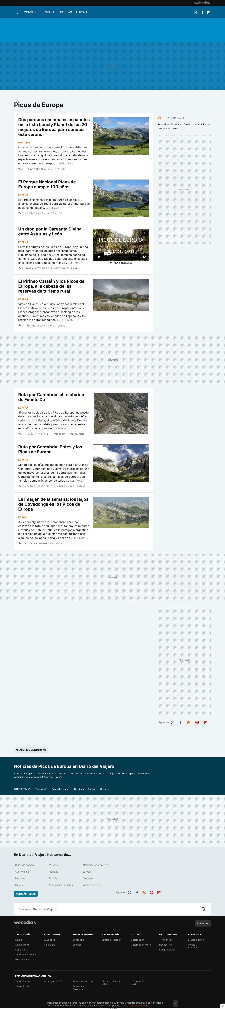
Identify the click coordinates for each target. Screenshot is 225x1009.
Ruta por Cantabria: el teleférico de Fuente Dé (51, 397)
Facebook (202, 12)
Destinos (79, 789)
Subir (200, 923)
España (48, 12)
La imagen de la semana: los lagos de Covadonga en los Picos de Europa (53, 504)
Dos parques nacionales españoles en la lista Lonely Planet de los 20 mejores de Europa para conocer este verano (54, 127)
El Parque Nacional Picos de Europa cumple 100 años (47, 184)
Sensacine (78, 939)
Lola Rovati (34, 543)
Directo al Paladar (111, 939)
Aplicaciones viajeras (61, 884)
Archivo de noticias (32, 749)
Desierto (188, 124)
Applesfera (21, 949)
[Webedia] (202, 3)
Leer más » (66, 163)
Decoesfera (165, 944)
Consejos (31, 12)
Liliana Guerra (36, 169)
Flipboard (209, 12)
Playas (19, 884)
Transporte (41, 789)
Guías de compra (61, 789)
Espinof (77, 944)
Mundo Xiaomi (23, 959)
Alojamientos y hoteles (95, 864)
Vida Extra (49, 944)
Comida (202, 124)
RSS (189, 722)
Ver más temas (26, 893)
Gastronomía (22, 871)
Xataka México (23, 981)
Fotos (22, 517)
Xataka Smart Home (26, 954)
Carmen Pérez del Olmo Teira (46, 434)
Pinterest (197, 722)
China (175, 128)
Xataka (18, 939)
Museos (53, 864)
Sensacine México (83, 981)
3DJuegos (49, 939)
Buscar (204, 909)
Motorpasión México (137, 983)
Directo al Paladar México (111, 983)
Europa (81, 12)
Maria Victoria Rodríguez (43, 268)
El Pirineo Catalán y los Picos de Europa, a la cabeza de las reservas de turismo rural (51, 286)
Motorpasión (137, 939)
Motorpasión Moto (140, 944)
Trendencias (166, 939)
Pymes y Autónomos (194, 946)
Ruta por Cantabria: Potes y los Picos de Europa (50, 449)
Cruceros (105, 789)
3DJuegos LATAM (53, 981)
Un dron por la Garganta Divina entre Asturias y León (50, 231)
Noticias (65, 12)
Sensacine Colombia (78, 988)
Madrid (162, 124)
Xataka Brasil (22, 986)
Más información (139, 1005)
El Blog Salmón (196, 939)
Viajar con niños (92, 884)
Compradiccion (167, 949)
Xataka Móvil (22, 944)
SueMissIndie (35, 213)
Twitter (196, 12)
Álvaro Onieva (36, 325)
